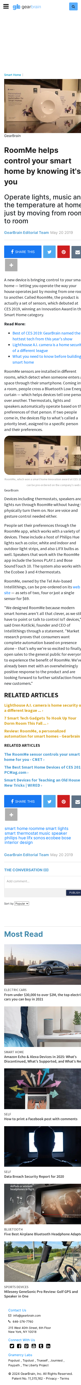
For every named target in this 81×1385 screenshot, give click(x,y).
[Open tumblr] (41, 1345)
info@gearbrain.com (27, 1315)
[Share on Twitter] (49, 252)
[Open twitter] (12, 1345)
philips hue (15, 838)
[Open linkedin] (48, 1345)
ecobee (53, 838)
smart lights (56, 828)
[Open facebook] (19, 1345)
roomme (37, 828)
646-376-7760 (23, 1321)
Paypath (14, 1365)
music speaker (53, 833)
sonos (39, 838)
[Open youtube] (34, 1345)
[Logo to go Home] (26, 7)
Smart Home (12, 74)
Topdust (28, 1360)
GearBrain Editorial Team (26, 232)
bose (66, 838)
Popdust (14, 1360)
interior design (19, 842)
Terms (64, 1378)
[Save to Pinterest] (63, 252)
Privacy (51, 1378)
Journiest (57, 1360)
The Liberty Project (36, 1365)
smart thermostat (21, 833)
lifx (30, 838)
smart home (16, 828)
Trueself (42, 1360)
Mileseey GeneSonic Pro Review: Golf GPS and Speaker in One (41, 1294)
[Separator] (11, 265)
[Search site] (73, 6)
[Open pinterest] (26, 1345)
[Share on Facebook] (23, 252)
